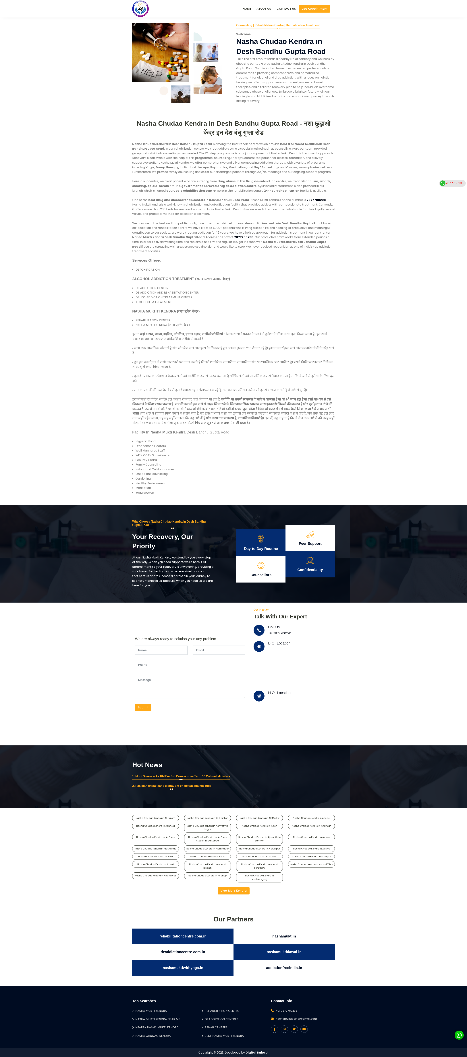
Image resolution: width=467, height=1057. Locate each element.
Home (247, 9)
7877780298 (455, 183)
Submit (143, 707)
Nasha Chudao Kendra (153, 1036)
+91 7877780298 (279, 633)
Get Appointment (314, 9)
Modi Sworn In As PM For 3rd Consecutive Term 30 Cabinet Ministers (182, 776)
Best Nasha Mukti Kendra (224, 1036)
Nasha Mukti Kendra (151, 1011)
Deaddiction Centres (221, 1019)
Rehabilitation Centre (222, 1011)
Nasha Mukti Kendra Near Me (157, 1019)
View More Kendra (234, 890)
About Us (263, 9)
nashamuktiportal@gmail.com (296, 1019)
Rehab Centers (216, 1027)
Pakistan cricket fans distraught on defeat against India (173, 785)
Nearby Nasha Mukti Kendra (157, 1027)
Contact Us (286, 9)
